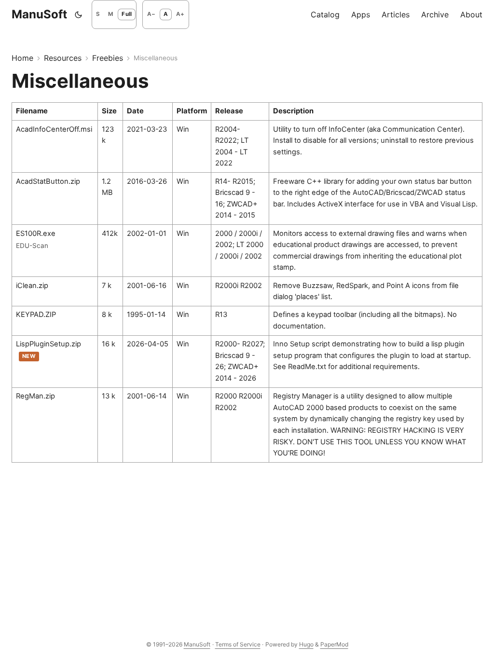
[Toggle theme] (78, 14)
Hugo (306, 644)
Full (127, 14)
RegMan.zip (35, 396)
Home (22, 58)
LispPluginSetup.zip (48, 344)
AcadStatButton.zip (48, 181)
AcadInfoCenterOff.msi (54, 129)
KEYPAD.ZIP (36, 314)
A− (151, 14)
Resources (63, 58)
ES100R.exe (35, 233)
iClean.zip (32, 285)
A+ (180, 14)
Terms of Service (238, 644)
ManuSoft (39, 14)
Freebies (107, 58)
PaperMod (334, 644)
